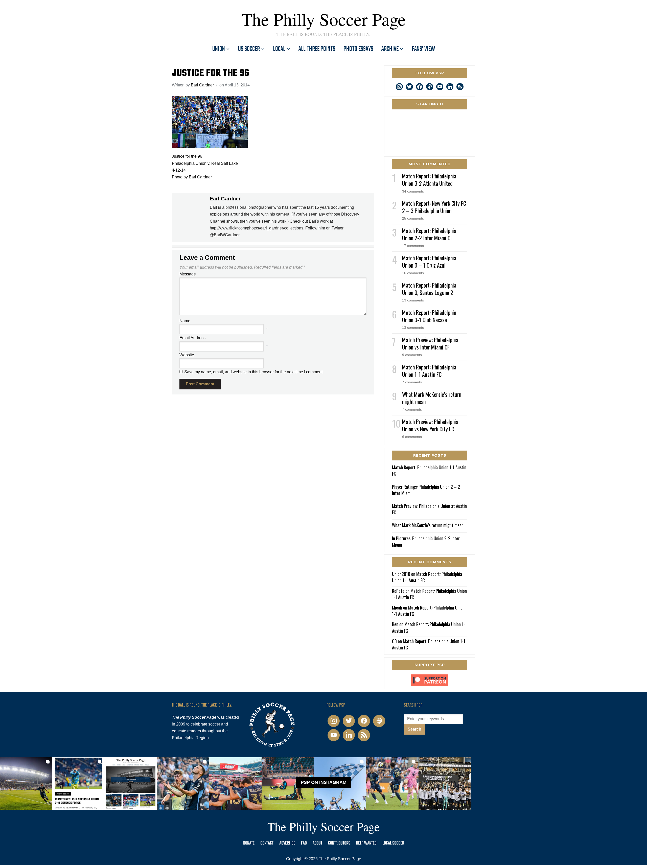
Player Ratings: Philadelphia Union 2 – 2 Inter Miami (426, 489)
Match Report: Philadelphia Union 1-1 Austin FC (429, 370)
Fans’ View (423, 49)
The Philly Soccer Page (323, 19)
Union (218, 49)
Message (187, 274)
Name (184, 321)
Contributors (339, 843)
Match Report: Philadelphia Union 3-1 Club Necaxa (429, 316)
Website (186, 355)
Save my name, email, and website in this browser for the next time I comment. (254, 372)
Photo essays (358, 49)
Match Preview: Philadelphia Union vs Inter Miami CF (430, 343)
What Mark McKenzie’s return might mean (431, 398)
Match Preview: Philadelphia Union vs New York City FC (430, 425)
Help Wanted (366, 843)
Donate (249, 843)
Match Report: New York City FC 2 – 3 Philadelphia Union (434, 207)
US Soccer (249, 49)
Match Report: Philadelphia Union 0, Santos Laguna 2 (429, 288)
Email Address (192, 338)
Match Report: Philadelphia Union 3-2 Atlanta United (429, 179)
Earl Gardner (202, 85)
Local (279, 49)
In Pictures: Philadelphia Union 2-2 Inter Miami (426, 541)
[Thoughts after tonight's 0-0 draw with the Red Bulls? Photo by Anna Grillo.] (235, 783)
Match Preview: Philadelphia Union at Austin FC (429, 509)
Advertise (287, 843)
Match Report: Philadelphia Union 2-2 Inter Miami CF (429, 234)
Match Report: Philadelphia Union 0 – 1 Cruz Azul (429, 261)
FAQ (304, 843)
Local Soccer (393, 843)
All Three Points (316, 49)
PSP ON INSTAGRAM (323, 782)
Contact (266, 843)
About (317, 843)
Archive (390, 49)
